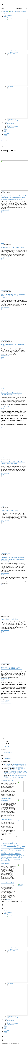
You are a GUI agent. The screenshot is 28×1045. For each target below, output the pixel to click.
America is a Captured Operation (11, 858)
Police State (18, 855)
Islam (6, 852)
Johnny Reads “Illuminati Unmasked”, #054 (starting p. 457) (15, 769)
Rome (10, 860)
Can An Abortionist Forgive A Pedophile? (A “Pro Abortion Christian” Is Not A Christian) (13, 295)
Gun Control (9, 857)
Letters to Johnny (8, 752)
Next (7, 700)
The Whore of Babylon (21, 850)
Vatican (19, 846)
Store (5, 1028)
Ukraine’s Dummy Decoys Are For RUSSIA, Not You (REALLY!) (11, 393)
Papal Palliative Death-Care (9, 619)
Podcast (12, 850)
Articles (2, 191)
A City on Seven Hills (6, 843)
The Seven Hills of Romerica (20, 777)
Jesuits (3, 854)
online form (8, 899)
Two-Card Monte (11, 852)
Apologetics (3, 290)
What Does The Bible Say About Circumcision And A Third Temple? (11, 668)
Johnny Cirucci (4, 210)
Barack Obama (4, 850)
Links (8, 1030)
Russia (24, 852)
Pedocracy (3, 852)
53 (5, 700)
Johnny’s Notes (10, 1020)
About (5, 910)
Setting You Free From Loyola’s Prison (12, 247)
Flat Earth (3, 855)
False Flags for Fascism (9, 848)
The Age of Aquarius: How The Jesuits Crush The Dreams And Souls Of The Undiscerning (12, 559)
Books (5, 913)
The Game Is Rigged (10, 855)
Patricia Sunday (7, 777)
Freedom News (19, 848)
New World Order (10, 846)
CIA (15, 846)
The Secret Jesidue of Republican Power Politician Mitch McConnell (13, 462)
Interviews (9, 912)
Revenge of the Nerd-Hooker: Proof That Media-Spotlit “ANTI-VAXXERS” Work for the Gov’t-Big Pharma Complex (13, 197)
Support (5, 1032)
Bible (5, 857)
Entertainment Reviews (12, 1023)
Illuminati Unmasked (13, 854)
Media (5, 1026)
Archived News (7, 746)
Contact (5, 1031)
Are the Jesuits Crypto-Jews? (9, 510)
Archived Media (7, 758)
